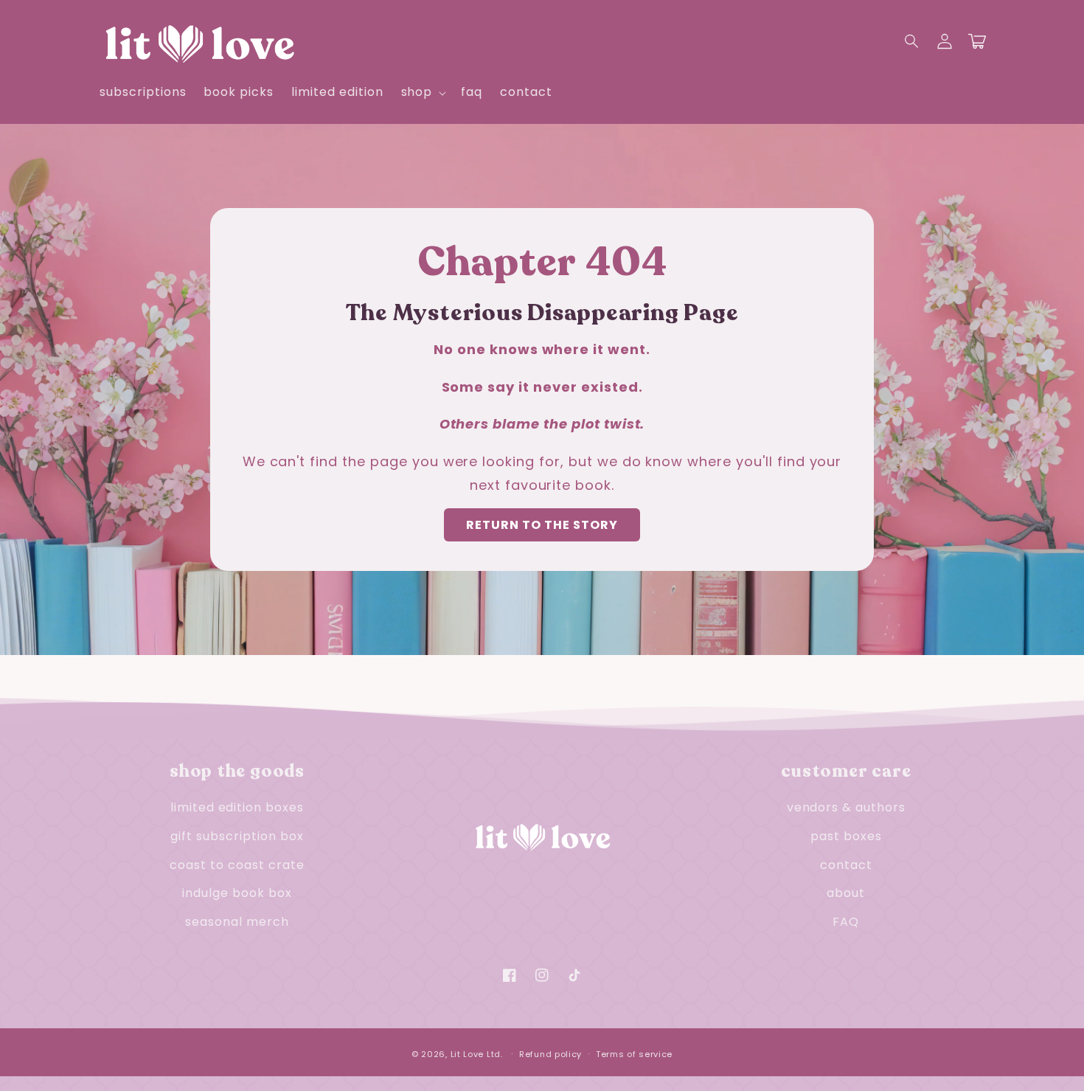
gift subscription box (236, 836)
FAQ (846, 921)
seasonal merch (236, 921)
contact (846, 864)
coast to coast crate (237, 864)
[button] (912, 41)
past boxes (846, 836)
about (846, 892)
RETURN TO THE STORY (542, 524)
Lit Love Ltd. (477, 1054)
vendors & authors (846, 807)
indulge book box (236, 892)
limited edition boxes (237, 807)
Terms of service (634, 1054)
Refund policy (550, 1054)
